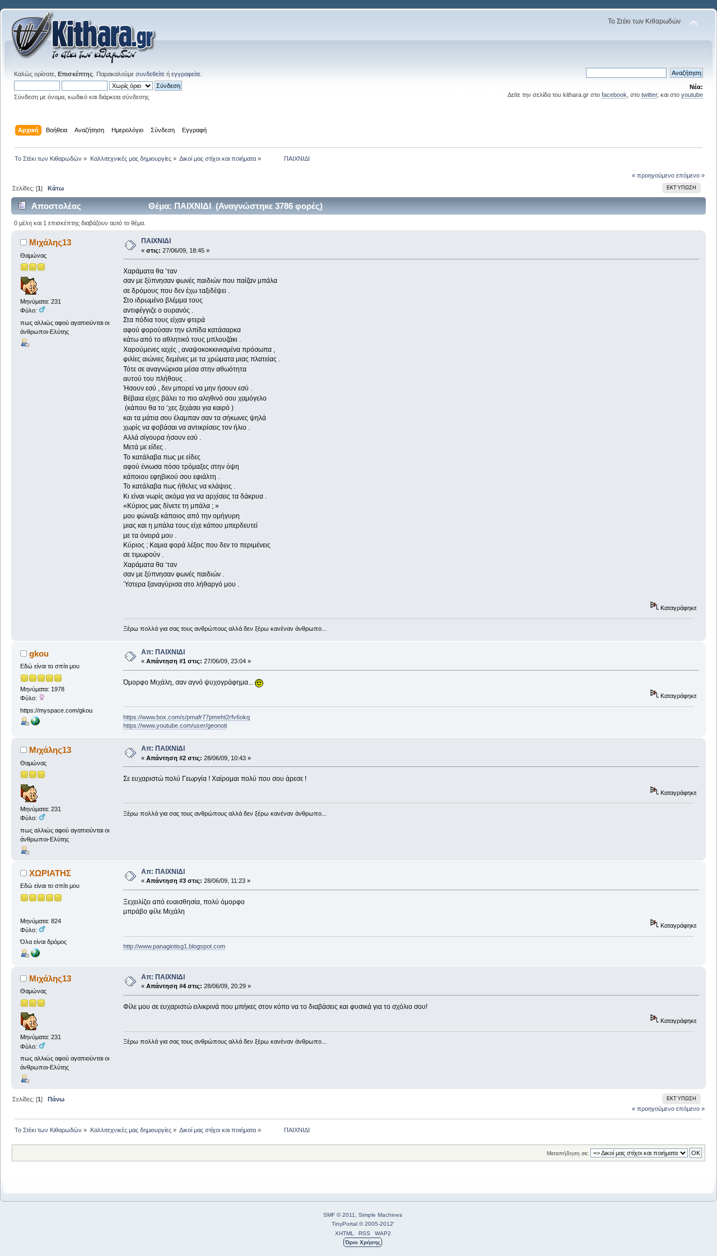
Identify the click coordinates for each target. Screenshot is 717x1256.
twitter (649, 94)
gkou (39, 653)
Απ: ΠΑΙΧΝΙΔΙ (163, 652)
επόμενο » (690, 175)
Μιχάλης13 (50, 242)
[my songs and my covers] (35, 723)
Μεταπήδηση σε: (568, 1153)
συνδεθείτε (150, 74)
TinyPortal (344, 1224)
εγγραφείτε (186, 74)
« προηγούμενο (653, 175)
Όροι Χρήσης (362, 1242)
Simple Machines (380, 1215)
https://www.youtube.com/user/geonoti (175, 725)
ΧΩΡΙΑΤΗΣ (50, 873)
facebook (614, 94)
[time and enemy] (35, 955)
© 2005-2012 (376, 1224)
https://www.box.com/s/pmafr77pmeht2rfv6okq (186, 717)
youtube (692, 94)
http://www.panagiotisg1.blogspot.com (174, 946)
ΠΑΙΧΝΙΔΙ (156, 241)
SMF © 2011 (339, 1215)
